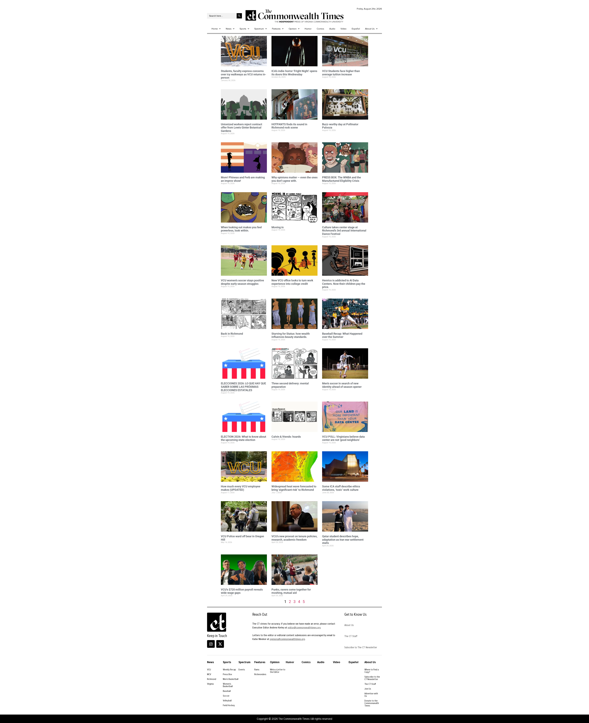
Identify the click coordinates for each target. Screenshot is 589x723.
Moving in (277, 227)
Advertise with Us (371, 695)
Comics (320, 28)
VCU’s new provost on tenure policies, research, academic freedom (294, 538)
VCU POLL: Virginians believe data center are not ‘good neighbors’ (343, 438)
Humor (308, 28)
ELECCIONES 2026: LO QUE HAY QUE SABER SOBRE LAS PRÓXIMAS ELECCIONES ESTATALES (243, 387)
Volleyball (227, 700)
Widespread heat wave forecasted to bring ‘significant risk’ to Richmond (293, 488)
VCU (209, 669)
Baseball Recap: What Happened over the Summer (342, 335)
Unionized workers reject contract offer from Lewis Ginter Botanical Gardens (241, 127)
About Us (370, 28)
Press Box (227, 674)
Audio (332, 28)
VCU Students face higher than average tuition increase (341, 72)
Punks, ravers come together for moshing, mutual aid (291, 591)
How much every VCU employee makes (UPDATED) (240, 488)
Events (242, 669)
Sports (243, 28)
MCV (209, 674)
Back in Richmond (232, 333)
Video (343, 28)
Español (356, 28)
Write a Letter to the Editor (277, 671)
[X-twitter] (220, 644)
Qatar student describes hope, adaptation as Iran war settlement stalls (343, 539)
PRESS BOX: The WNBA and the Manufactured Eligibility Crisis (341, 179)
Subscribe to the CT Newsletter (372, 678)
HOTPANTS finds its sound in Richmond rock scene (289, 126)
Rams (256, 669)
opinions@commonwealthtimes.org (287, 639)
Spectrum (259, 28)
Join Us (367, 688)
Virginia (210, 683)
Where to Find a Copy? (371, 671)
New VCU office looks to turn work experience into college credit (292, 282)
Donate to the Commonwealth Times (371, 703)
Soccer (226, 695)
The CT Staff (350, 636)
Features (276, 28)
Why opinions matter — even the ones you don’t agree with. (294, 179)
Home (215, 28)
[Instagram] (211, 644)
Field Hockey (229, 705)
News (228, 28)
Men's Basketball (230, 679)
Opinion (292, 28)
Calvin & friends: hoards (286, 436)
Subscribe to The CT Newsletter (360, 647)
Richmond (211, 679)
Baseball (227, 691)
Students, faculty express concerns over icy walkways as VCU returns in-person (243, 74)
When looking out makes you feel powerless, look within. (241, 229)
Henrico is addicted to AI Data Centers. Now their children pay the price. (343, 284)
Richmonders (260, 674)
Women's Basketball (228, 685)
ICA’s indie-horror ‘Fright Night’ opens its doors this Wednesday (294, 72)
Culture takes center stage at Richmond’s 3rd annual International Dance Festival (344, 230)
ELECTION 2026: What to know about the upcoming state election (243, 438)
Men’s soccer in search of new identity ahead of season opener (342, 385)
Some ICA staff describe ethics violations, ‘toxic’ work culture (341, 488)
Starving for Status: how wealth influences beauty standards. (290, 335)
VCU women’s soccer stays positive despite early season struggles (242, 282)
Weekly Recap (229, 669)
